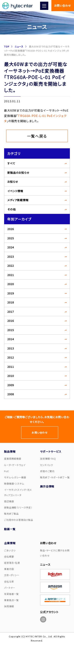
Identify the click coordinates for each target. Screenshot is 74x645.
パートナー (9, 587)
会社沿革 (9, 581)
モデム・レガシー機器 (15, 477)
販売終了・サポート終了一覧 (55, 477)
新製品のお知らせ (18, 173)
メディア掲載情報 (18, 200)
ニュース (19, 46)
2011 (10, 367)
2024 (10, 247)
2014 (10, 339)
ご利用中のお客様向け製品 (18, 519)
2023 (10, 256)
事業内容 (9, 569)
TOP (6, 46)
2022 (10, 266)
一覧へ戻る (37, 136)
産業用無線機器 (12, 458)
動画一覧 (9, 529)
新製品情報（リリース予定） (18, 507)
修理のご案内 (47, 471)
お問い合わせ (62, 5)
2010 (10, 376)
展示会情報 (47, 486)
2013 (10, 348)
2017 (10, 312)
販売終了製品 (11, 513)
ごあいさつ (9, 550)
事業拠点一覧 (11, 600)
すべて (11, 163)
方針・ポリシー (11, 575)
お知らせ (12, 182)
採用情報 (9, 606)
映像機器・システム (14, 483)
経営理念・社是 (12, 562)
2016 (10, 321)
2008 (10, 394)
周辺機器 (9, 501)
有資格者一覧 (11, 593)
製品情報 (9, 451)
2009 (10, 385)
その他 (11, 209)
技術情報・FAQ (48, 458)
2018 (10, 302)
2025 (10, 238)
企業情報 (9, 543)
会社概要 (9, 556)
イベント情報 (15, 191)
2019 (10, 293)
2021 (10, 275)
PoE (6, 471)
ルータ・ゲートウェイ (14, 465)
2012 (10, 357)
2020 (10, 284)
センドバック (46, 465)
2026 (10, 229)
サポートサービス (50, 451)
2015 (10, 330)
